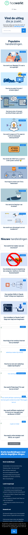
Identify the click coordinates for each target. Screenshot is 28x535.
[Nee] (26, 528)
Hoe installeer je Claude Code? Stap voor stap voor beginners (14, 318)
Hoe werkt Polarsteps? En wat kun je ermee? (14, 388)
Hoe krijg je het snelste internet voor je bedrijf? (14, 341)
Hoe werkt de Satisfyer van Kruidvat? (14, 205)
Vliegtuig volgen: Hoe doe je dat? (11, 468)
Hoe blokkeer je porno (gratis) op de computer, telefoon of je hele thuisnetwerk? (14, 271)
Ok (14, 531)
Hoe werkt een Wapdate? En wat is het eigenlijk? (14, 66)
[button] (14, 443)
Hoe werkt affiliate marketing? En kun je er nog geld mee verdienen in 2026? (14, 412)
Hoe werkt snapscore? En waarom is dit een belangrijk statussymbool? (14, 135)
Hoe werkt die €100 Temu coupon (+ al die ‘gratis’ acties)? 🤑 (14, 159)
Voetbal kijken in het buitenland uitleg (12, 466)
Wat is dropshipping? (8, 478)
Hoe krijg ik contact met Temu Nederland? (14, 182)
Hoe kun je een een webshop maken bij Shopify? (14, 365)
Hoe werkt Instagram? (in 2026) (10, 472)
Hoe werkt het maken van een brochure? (14, 247)
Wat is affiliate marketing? (9, 470)
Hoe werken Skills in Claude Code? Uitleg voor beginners (14, 295)
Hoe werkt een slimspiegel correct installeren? (14, 228)
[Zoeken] (24, 30)
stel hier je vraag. (19, 26)
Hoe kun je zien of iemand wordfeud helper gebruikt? (14, 112)
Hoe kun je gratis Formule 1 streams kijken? (14, 89)
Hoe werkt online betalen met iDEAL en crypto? (14, 436)
